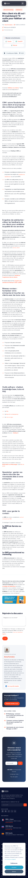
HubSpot (15, 433)
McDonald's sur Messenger (9, 464)
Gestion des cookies (5, 875)
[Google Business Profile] (15, 811)
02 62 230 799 (8, 829)
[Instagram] (8, 811)
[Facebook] (5, 811)
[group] (14, 53)
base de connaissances (12, 414)
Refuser (14, 871)
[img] (19, 53)
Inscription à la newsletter (14, 801)
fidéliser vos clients (13, 88)
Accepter (14, 867)
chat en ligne (9, 417)
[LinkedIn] (2, 811)
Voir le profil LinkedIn (13, 686)
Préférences (14, 863)
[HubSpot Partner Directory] (12, 811)
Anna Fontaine (9, 24)
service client (16, 247)
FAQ (7, 411)
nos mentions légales (10, 859)
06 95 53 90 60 (9, 822)
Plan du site (13, 875)
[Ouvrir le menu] (22, 3)
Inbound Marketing (8, 9)
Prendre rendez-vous (12, 703)
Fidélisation (19, 9)
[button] (4, 53)
